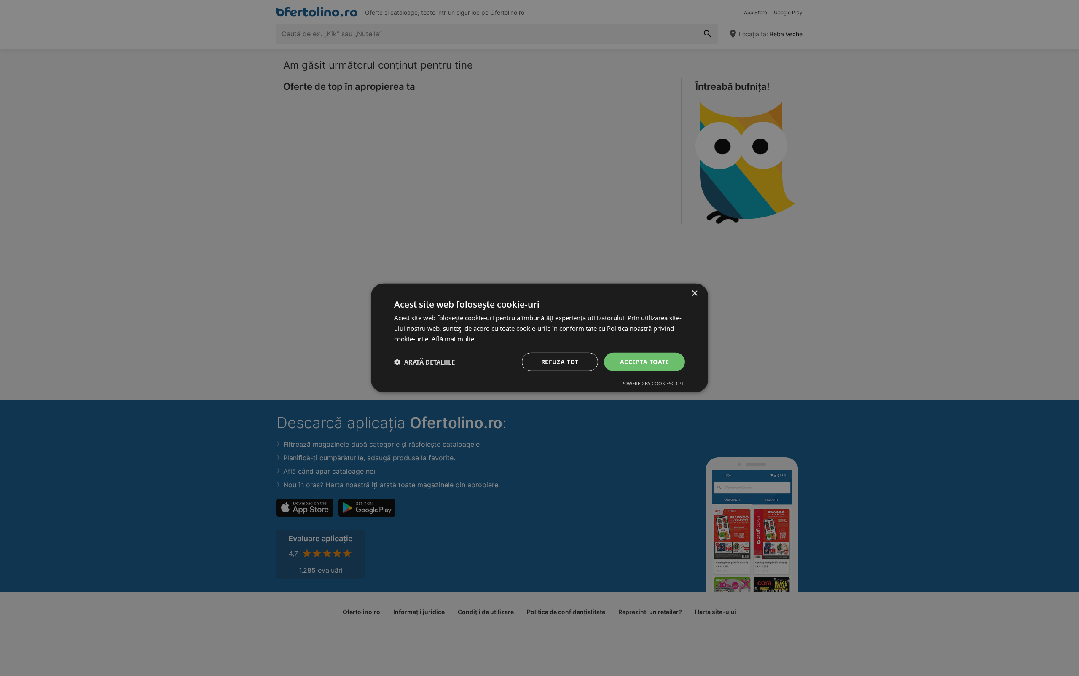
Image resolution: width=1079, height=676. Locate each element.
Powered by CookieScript (652, 383)
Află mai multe (453, 339)
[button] (424, 362)
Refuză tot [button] (560, 361)
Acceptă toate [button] (644, 361)
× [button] (694, 293)
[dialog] (539, 338)
